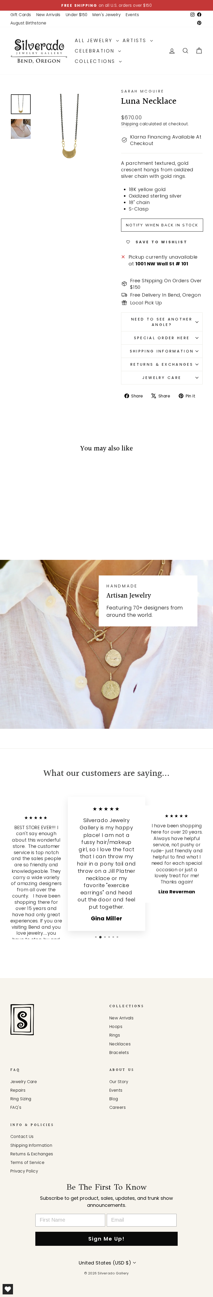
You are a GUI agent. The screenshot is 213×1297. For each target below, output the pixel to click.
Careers (117, 1107)
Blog (113, 1099)
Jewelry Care (162, 377)
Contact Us (22, 1136)
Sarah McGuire (142, 91)
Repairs (17, 1090)
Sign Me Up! (106, 1238)
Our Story (118, 1081)
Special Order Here (162, 337)
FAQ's (15, 1107)
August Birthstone (28, 23)
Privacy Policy (24, 1171)
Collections (96, 61)
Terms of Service (27, 1162)
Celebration (96, 51)
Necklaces (120, 1044)
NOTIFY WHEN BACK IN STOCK (162, 225)
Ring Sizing (20, 1099)
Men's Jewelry (106, 14)
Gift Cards (20, 14)
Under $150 (77, 14)
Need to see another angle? (161, 322)
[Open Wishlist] (8, 1289)
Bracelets (119, 1052)
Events (132, 14)
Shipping (129, 124)
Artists (136, 40)
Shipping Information (162, 351)
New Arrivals (48, 14)
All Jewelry (95, 40)
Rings (114, 1035)
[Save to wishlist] (17, 472)
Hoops (115, 1026)
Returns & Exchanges (161, 364)
